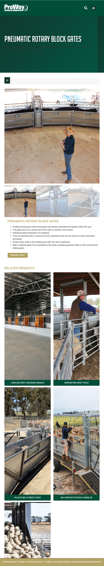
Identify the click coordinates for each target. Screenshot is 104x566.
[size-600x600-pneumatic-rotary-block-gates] (52, 136)
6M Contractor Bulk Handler (76, 497)
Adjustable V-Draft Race (27, 497)
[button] (86, 8)
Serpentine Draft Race (76, 383)
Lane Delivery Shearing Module (27, 383)
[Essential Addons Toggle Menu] (7, 80)
